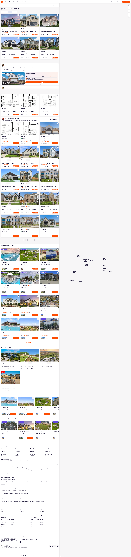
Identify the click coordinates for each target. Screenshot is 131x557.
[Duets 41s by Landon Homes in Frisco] (49, 324)
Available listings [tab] (19, 462)
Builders (14, 11)
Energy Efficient (42, 511)
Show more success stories (29, 91)
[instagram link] (50, 546)
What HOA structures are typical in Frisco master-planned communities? (15, 496)
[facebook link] (55, 546)
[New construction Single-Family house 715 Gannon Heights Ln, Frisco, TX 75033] (10, 152)
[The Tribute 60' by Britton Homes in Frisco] (10, 278)
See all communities (29, 342)
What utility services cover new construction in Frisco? (12, 498)
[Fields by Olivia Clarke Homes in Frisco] (9, 426)
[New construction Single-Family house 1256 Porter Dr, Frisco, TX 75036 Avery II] (10, 175)
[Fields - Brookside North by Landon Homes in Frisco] (29, 324)
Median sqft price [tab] (4, 462)
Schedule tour (15, 34)
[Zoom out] (129, 11)
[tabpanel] (30, 468)
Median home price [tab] (11, 462)
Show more (3, 484)
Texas (26, 442)
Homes (10, 11)
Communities (4, 11)
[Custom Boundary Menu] (129, 6)
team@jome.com (25, 537)
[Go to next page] (37, 240)
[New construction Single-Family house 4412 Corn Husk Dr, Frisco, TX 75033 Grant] (29, 199)
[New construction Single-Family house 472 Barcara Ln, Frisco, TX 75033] (29, 152)
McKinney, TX (3, 524)
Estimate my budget (53, 119)
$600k (2, 509)
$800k (2, 513)
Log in (121, 1)
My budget (114, 1)
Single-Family (22, 509)
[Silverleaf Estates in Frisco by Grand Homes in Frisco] (10, 301)
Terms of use (48, 553)
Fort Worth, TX (3, 522)
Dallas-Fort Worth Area (19, 449)
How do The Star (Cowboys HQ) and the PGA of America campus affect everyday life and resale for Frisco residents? (23, 501)
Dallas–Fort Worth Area (31, 442)
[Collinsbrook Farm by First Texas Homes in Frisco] (10, 255)
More (42, 515)
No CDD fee (42, 509)
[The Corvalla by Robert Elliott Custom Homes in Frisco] (49, 301)
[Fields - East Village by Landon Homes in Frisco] (10, 324)
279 (1, 452)
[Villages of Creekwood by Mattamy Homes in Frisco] (49, 255)
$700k (2, 511)
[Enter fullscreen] (129, 14)
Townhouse (22, 511)
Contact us (35, 553)
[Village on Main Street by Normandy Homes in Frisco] (43, 426)
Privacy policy (54, 553)
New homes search (21, 442)
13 (35, 239)
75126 (31, 524)
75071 (31, 522)
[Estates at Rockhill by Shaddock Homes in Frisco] (29, 301)
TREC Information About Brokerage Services (10, 547)
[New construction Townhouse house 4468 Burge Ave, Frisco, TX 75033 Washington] (49, 129)
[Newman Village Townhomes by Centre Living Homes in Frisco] (49, 278)
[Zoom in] (129, 8)
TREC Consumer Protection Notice (22, 547)
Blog (43, 553)
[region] (95, 280)
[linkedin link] (53, 546)
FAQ (31, 553)
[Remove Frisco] (9, 1)
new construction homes (11, 537)
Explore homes (126, 1)
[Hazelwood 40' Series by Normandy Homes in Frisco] (43, 402)
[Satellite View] (129, 16)
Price (11, 5)
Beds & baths (4, 5)
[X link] (58, 546)
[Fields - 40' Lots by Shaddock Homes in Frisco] (29, 278)
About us (27, 553)
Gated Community (43, 513)
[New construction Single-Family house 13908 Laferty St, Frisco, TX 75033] (49, 152)
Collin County (38, 442)
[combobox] (34, 2)
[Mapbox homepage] (62, 556)
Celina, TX (2, 521)
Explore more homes (24, 541)
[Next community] (58, 406)
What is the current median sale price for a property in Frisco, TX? (14, 490)
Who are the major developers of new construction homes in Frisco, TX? (15, 493)
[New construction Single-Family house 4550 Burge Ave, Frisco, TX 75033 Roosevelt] (29, 222)
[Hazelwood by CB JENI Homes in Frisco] (29, 255)
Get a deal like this (41, 82)
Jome (17, 442)
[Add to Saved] (18, 15)
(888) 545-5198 (24, 536)
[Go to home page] (2, 1)
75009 (31, 521)
